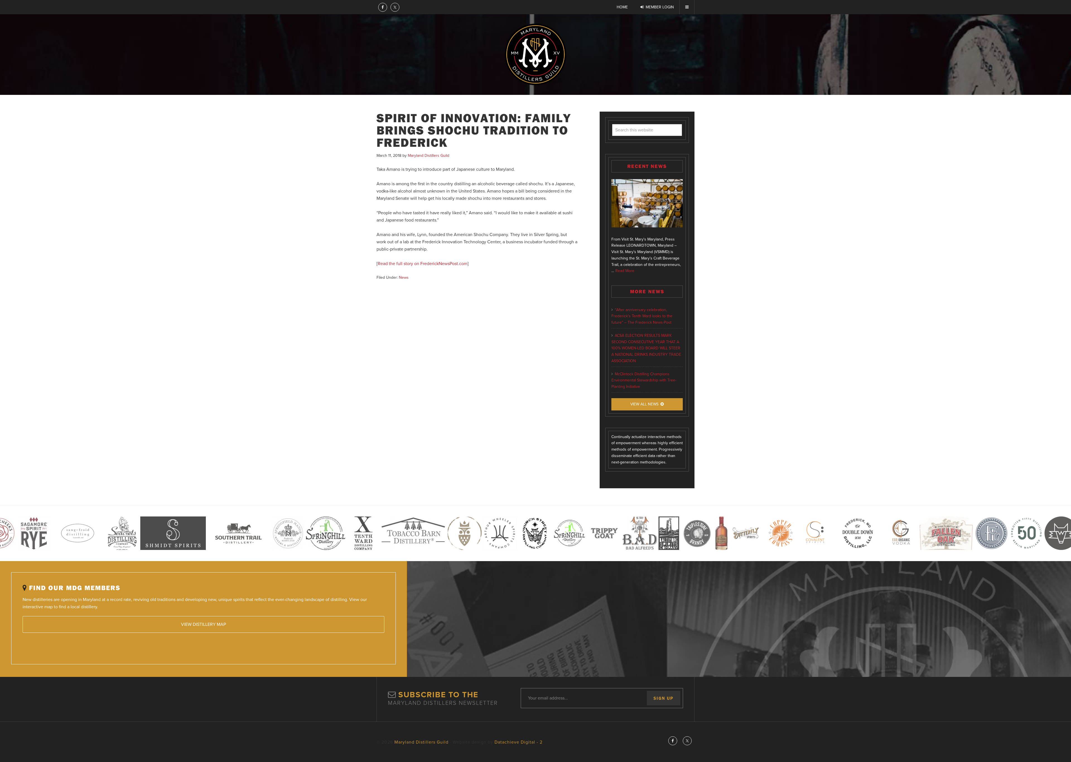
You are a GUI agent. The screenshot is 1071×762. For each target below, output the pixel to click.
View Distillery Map (203, 624)
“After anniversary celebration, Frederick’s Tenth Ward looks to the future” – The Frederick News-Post (641, 316)
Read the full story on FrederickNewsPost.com (422, 263)
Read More (624, 270)
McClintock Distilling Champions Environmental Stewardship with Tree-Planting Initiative (643, 380)
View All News (644, 404)
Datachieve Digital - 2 (518, 742)
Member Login (660, 7)
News (404, 277)
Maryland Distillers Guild (535, 54)
